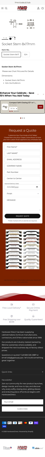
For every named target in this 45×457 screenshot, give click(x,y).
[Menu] (2, 8)
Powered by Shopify (26, 431)
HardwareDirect (12, 431)
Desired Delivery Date (12, 183)
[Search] (7, 8)
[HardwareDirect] (22, 8)
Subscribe (22, 409)
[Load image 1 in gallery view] (22, 23)
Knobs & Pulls (24, 2)
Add (40, 107)
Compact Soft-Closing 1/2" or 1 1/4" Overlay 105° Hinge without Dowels (22, 103)
